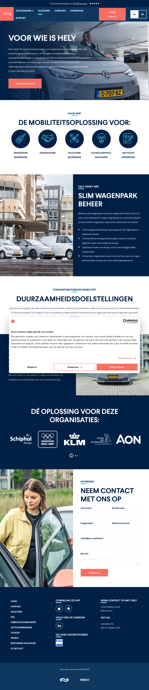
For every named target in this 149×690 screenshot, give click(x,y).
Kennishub (77, 10)
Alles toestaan (117, 367)
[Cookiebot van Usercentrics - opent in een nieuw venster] (125, 321)
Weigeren (32, 367)
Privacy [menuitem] (15, 638)
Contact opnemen (25, 83)
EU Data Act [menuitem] (17, 648)
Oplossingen (24, 10)
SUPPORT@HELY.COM (110, 607)
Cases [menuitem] (14, 601)
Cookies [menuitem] (15, 632)
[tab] (75, 455)
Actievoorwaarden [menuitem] (21, 627)
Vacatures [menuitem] (16, 611)
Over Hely (60, 10)
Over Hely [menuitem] (16, 606)
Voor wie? (44, 10)
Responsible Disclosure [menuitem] (23, 643)
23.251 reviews (80, 3)
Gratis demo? (112, 14)
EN (142, 14)
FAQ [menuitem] (13, 617)
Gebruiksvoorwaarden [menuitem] (23, 622)
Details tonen (125, 358)
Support (21, 17)
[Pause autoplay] (71, 455)
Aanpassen (73, 367)
